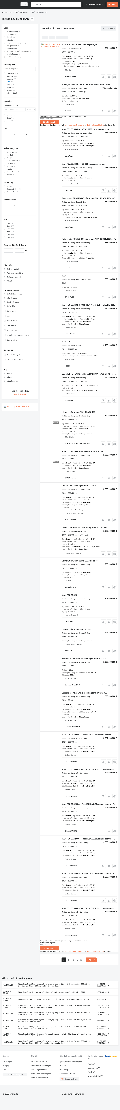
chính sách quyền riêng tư (74, 125)
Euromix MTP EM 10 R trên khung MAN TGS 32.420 (84, 693)
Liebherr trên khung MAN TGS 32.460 (78, 412)
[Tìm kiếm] (33, 4)
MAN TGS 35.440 (7, 1006)
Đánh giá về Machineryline (41, 1074)
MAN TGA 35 (8, 1013)
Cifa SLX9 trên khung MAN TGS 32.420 (79, 486)
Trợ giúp (6, 1066)
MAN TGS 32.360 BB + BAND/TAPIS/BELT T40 (82, 451)
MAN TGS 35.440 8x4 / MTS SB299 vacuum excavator (85, 129)
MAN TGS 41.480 (7, 1035)
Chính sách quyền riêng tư (41, 1066)
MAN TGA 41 (8, 1042)
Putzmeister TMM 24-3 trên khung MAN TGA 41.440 (84, 528)
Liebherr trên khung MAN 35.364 (76, 629)
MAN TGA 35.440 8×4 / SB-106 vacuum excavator (83, 164)
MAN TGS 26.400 (7, 999)
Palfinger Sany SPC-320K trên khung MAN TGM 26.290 (86, 84)
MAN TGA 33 (8, 1021)
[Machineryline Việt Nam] (10, 4)
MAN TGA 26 (8, 985)
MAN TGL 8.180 (6, 1028)
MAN (64, 276)
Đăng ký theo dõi (49, 122)
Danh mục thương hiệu (39, 1078)
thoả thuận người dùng (95, 125)
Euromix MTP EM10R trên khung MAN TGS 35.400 (84, 659)
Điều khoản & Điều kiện (40, 1062)
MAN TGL (66, 342)
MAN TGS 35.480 (7, 992)
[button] (109, 76)
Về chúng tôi (7, 1062)
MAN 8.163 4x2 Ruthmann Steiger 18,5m (79, 45)
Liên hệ (5, 1070)
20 (81, 960)
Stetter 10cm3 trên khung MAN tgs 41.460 (80, 561)
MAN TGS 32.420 (69, 595)
